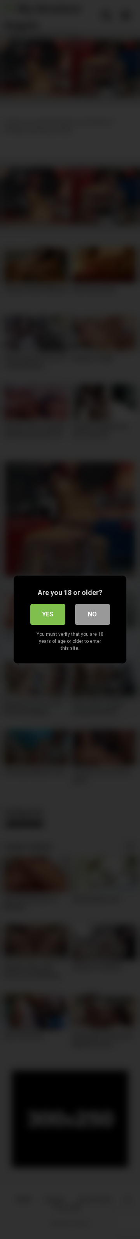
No (92, 614)
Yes (47, 614)
